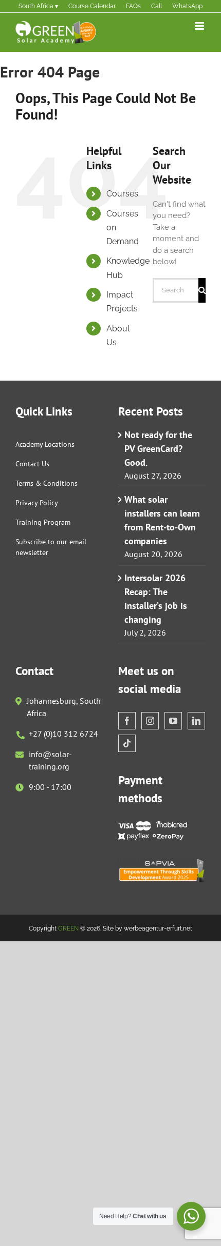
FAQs (133, 6)
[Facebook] (127, 720)
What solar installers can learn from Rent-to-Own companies (162, 520)
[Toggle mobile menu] (200, 26)
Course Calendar (92, 6)
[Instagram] (150, 720)
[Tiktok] (127, 743)
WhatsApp (187, 6)
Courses (122, 194)
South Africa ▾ (38, 6)
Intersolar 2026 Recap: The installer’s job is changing (155, 598)
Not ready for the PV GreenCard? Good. (158, 448)
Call (156, 6)
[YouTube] (173, 720)
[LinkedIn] (196, 720)
